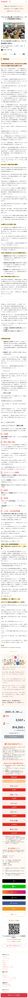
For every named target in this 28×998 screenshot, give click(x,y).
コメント (21, 54)
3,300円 (14, 807)
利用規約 (10, 843)
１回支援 (14, 781)
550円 (14, 790)
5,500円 (14, 816)
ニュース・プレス (6, 958)
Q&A (3, 973)
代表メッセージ (5, 960)
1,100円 (14, 798)
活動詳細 (5, 54)
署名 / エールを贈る (14, 995)
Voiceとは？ (5, 956)
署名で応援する (14, 736)
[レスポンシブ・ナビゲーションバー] (26, 1)
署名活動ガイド (5, 975)
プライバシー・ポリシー (7, 980)
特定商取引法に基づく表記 (7, 966)
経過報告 (12, 54)
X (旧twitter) (5, 991)
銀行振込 (15, 773)
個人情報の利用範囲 (6, 984)
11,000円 (14, 824)
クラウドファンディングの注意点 (9, 977)
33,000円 (14, 833)
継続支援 (14, 777)
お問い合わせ (5, 968)
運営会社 (4, 962)
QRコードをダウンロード (15, 945)
